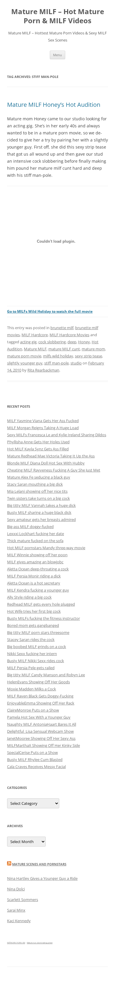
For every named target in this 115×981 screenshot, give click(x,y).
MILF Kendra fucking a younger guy (38, 590)
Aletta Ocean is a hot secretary (33, 583)
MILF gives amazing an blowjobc (35, 561)
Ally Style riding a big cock (29, 597)
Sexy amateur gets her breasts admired (41, 519)
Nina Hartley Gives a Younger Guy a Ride (42, 878)
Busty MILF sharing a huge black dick (39, 512)
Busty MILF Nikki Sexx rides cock (35, 660)
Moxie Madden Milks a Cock (31, 689)
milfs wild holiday (58, 356)
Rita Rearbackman (43, 370)
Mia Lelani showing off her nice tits (37, 491)
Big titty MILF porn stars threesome (38, 632)
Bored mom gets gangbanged (33, 625)
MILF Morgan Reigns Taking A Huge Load (43, 427)
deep (72, 341)
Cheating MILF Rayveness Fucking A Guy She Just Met (53, 470)
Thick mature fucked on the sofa (35, 540)
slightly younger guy (24, 363)
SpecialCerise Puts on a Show (32, 752)
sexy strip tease (88, 356)
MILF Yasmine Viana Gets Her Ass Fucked (43, 420)
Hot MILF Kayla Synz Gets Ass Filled (38, 449)
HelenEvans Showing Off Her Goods (38, 681)
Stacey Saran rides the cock (31, 639)
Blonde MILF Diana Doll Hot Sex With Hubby (46, 463)
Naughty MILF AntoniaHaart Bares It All (41, 724)
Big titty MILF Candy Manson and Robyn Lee (46, 674)
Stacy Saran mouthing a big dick (35, 484)
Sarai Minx (16, 910)
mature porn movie (24, 356)
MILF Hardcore (35, 334)
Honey (84, 341)
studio (76, 363)
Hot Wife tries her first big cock (34, 611)
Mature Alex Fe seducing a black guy (38, 477)
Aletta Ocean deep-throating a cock (38, 569)
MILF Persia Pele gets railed (31, 667)
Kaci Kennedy (19, 920)
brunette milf (61, 327)
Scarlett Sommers (22, 899)
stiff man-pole (56, 363)
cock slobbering (52, 341)
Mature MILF (35, 349)
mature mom (93, 349)
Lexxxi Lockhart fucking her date (35, 533)
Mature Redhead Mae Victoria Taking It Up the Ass (51, 456)
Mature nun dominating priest (39, 943)
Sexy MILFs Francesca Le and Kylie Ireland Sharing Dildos (56, 434)
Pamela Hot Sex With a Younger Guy (38, 717)
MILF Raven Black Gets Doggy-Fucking (40, 696)
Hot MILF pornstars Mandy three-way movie (46, 547)
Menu (57, 55)
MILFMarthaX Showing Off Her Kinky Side (43, 745)
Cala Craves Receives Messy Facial (36, 766)
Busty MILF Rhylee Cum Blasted (35, 759)
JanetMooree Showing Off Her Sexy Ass (41, 738)
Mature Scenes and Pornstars (39, 864)
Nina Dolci (16, 889)
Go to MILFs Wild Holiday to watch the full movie (50, 311)
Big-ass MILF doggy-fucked (30, 526)
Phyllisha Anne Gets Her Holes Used (38, 441)
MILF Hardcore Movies (69, 334)
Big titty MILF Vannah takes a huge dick (41, 505)
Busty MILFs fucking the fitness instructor (43, 618)
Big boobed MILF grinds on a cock (36, 646)
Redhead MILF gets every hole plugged (41, 604)
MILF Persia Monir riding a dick (34, 576)
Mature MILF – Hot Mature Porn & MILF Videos (57, 16)
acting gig (28, 341)
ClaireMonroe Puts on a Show (33, 710)
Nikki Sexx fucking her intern (32, 653)
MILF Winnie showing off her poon (37, 554)
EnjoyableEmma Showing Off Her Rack (40, 703)
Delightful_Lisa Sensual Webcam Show (40, 731)
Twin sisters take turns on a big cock (38, 498)
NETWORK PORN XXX (16, 943)
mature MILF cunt (64, 349)
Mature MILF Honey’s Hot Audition (53, 105)
